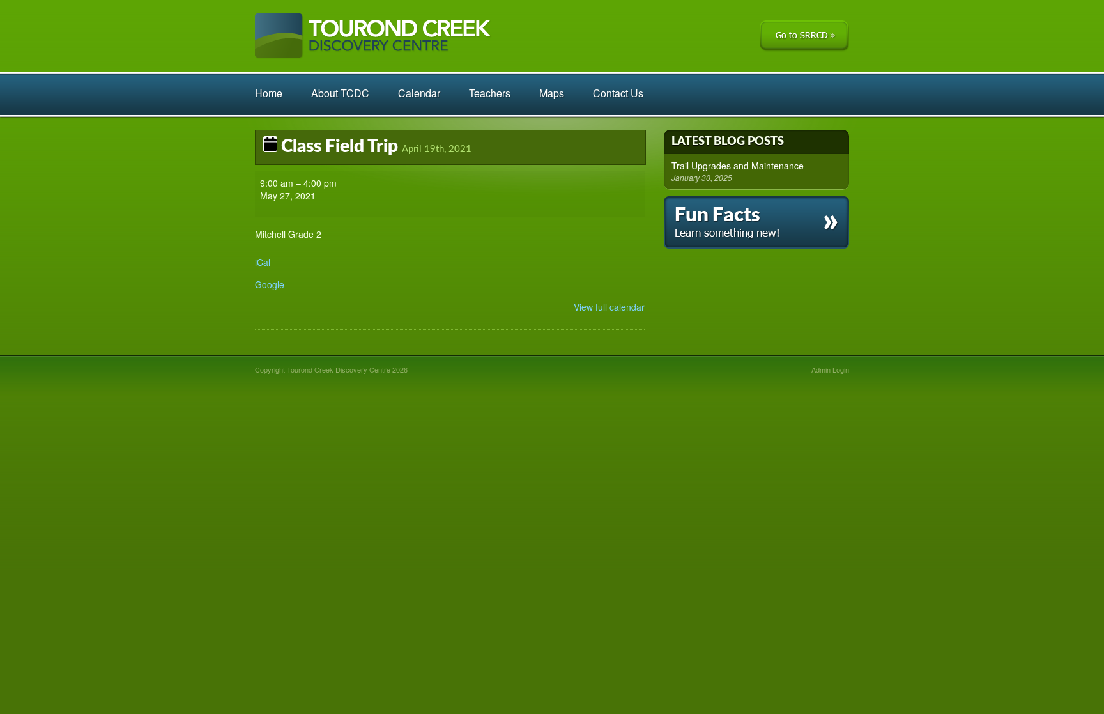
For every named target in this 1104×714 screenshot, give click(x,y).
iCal (262, 262)
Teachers (489, 93)
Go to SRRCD (804, 36)
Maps (551, 93)
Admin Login (830, 369)
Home (268, 93)
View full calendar (609, 306)
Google (269, 284)
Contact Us (618, 93)
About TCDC (340, 93)
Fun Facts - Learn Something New (756, 222)
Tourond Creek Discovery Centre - (373, 36)
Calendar (419, 93)
